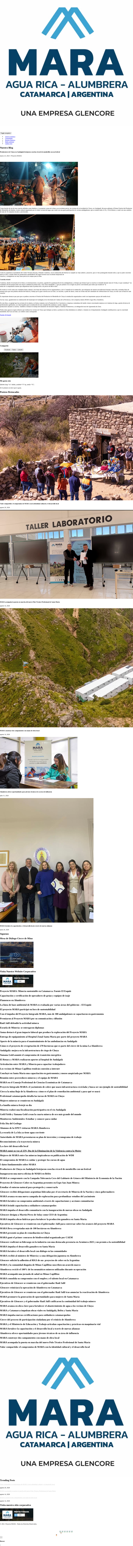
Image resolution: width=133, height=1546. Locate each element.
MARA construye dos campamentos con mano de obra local (18, 1497)
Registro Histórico (10, 140)
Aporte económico (10, 136)
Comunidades (9, 138)
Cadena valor (8, 143)
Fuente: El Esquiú (5, 315)
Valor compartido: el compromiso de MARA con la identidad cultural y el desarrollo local (27, 1484)
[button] (1, 129)
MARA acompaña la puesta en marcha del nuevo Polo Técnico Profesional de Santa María (28, 1491)
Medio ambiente (9, 142)
